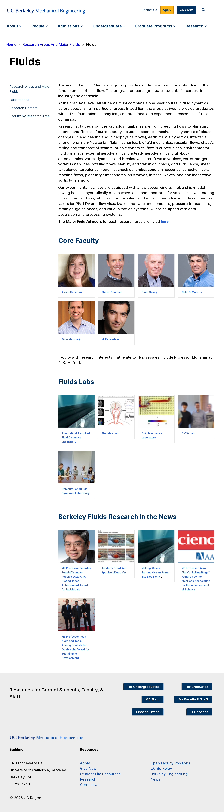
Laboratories (19, 100)
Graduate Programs (153, 26)
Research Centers (23, 108)
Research (194, 26)
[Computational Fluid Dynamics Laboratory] (76, 467)
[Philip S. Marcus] (196, 270)
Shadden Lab (110, 433)
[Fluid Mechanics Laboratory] (156, 411)
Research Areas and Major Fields (30, 89)
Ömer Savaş (149, 292)
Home (11, 44)
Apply (167, 10)
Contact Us (149, 10)
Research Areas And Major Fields (51, 44)
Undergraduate (107, 26)
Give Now (186, 9)
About (12, 26)
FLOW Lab (187, 433)
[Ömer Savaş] (156, 270)
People (37, 26)
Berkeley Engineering (169, 774)
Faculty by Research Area (30, 116)
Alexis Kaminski (72, 292)
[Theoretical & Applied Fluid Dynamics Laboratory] (76, 411)
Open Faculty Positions (170, 763)
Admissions (68, 26)
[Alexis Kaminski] (76, 270)
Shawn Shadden (112, 292)
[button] (204, 10)
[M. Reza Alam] (116, 317)
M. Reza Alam (110, 339)
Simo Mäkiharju (71, 339)
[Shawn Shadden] (116, 270)
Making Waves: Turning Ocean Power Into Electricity (155, 572)
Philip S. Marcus (191, 292)
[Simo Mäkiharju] (76, 317)
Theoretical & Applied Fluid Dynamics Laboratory (76, 437)
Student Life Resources (100, 774)
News (155, 779)
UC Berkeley (161, 768)
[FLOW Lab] (196, 411)
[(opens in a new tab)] (116, 546)
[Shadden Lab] (116, 411)
